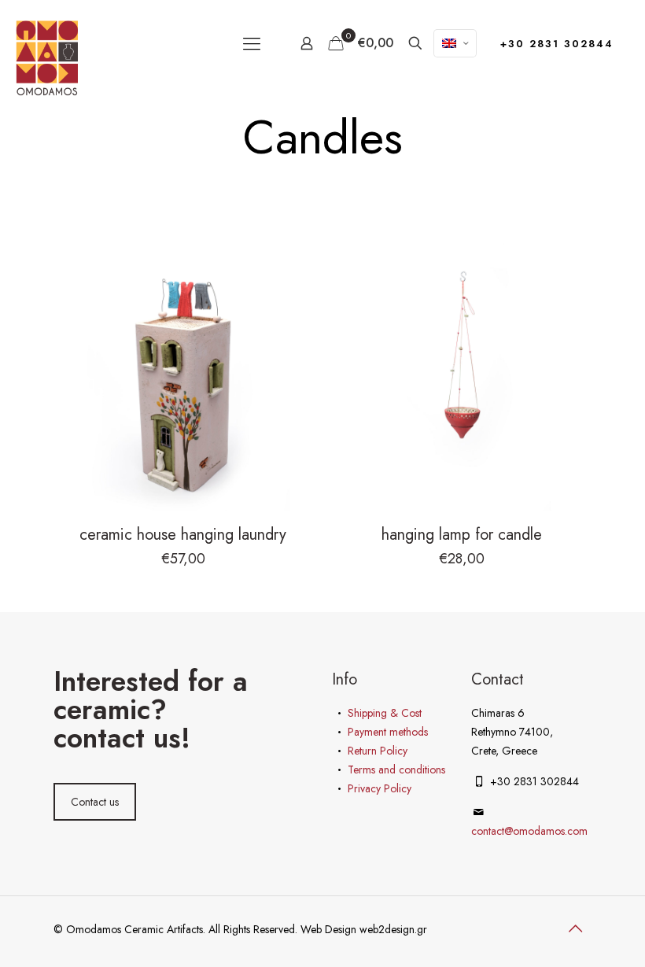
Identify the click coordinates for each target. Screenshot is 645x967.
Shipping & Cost (385, 713)
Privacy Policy (379, 788)
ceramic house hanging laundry (182, 534)
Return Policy (377, 750)
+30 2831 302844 (557, 43)
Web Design (329, 929)
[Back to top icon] (575, 929)
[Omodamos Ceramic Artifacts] (47, 58)
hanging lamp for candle (461, 534)
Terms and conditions (396, 769)
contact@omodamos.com (529, 831)
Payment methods (388, 732)
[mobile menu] (251, 43)
